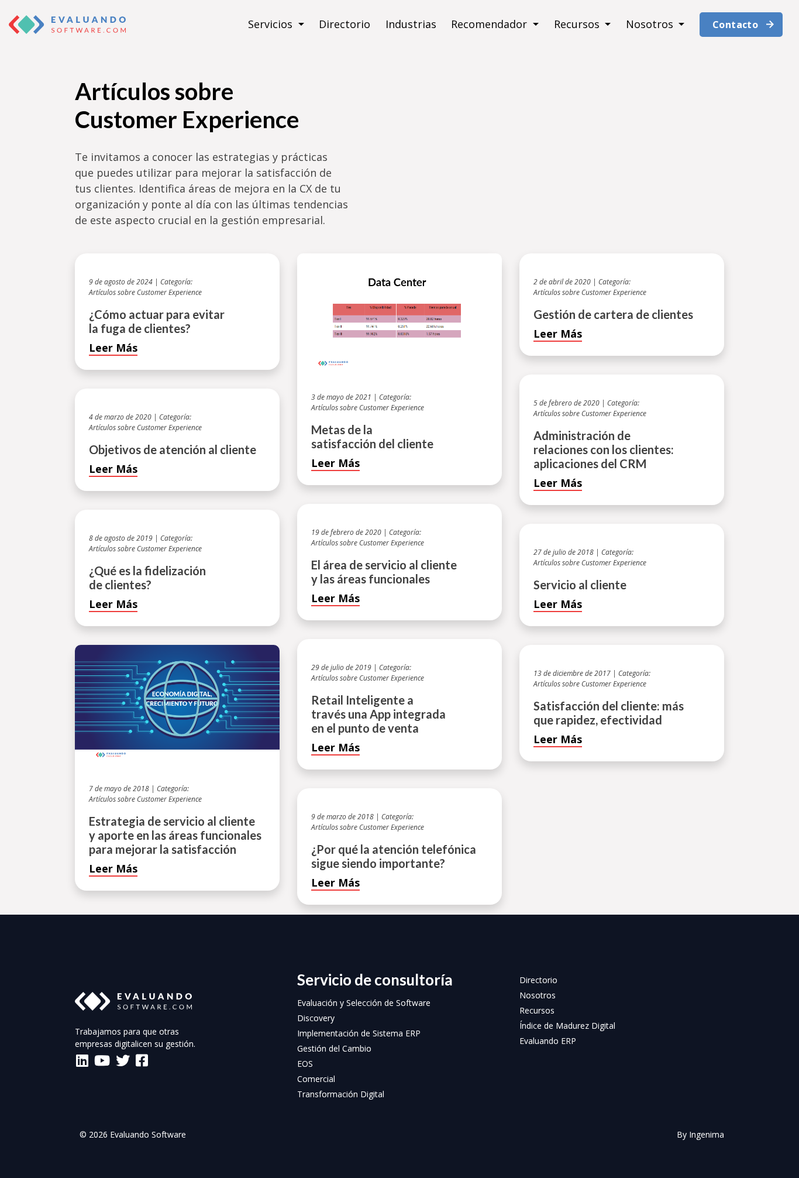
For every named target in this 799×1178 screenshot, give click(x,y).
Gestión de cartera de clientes (613, 314)
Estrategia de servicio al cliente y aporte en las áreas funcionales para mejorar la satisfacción (175, 835)
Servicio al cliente (579, 585)
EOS (305, 1063)
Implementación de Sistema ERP (359, 1033)
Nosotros (651, 24)
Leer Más (113, 348)
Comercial (316, 1078)
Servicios (271, 24)
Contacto (735, 24)
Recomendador (490, 24)
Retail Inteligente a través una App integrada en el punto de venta (378, 714)
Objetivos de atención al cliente (172, 449)
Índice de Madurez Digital (567, 1025)
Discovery (316, 1018)
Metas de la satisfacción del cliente (372, 437)
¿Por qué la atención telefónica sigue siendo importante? (393, 856)
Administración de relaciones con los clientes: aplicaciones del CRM (603, 449)
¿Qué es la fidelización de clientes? (147, 578)
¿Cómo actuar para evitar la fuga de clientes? (157, 321)
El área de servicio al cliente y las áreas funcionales (384, 572)
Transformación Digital (340, 1094)
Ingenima (706, 1134)
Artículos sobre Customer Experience (145, 292)
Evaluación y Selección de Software (364, 1002)
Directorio (344, 24)
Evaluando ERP (547, 1040)
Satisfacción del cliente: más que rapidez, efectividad (608, 713)
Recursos (578, 24)
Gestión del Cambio (334, 1048)
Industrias (410, 24)
